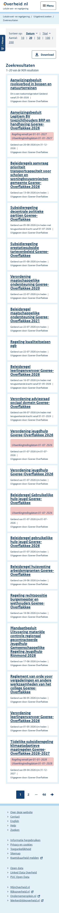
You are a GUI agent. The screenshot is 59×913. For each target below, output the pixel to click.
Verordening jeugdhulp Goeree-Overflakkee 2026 (31, 433)
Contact (15, 816)
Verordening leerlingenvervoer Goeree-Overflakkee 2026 (32, 717)
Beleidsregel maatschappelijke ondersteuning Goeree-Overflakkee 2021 (29, 315)
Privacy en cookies (21, 844)
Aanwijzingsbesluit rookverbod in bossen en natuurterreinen (30, 84)
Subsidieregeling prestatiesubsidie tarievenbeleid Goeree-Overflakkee (29, 250)
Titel (46, 33)
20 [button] (30, 38)
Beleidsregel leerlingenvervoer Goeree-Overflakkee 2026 (32, 370)
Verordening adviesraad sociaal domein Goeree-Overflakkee (30, 403)
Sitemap (15, 853)
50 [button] (38, 38)
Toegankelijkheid (20, 849)
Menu (50, 6)
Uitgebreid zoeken (42, 16)
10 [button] (22, 38)
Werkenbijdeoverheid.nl (25, 900)
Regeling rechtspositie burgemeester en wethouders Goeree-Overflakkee (28, 601)
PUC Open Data (19, 877)
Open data (16, 868)
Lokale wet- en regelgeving (16, 16)
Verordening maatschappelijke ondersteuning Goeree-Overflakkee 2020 (29, 282)
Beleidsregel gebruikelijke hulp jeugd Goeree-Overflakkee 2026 (31, 542)
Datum (32, 33)
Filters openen (2, 43)
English (14, 821)
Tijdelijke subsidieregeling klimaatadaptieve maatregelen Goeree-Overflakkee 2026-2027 (31, 747)
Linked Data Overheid (23, 872)
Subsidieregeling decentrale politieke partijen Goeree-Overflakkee (26, 213)
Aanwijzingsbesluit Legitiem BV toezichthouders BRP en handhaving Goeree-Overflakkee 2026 (30, 120)
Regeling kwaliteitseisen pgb (30, 344)
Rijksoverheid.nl (20, 891)
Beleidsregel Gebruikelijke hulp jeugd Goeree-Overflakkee (31, 499)
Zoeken (15, 830)
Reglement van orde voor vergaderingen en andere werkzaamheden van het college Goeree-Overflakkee (31, 684)
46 (44, 795)
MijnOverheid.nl (20, 887)
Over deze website (21, 812)
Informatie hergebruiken (25, 840)
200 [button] (11, 42)
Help (13, 825)
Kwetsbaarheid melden (24, 858)
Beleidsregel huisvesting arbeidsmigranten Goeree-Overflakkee (32, 570)
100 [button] (47, 38)
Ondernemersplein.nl (23, 896)
